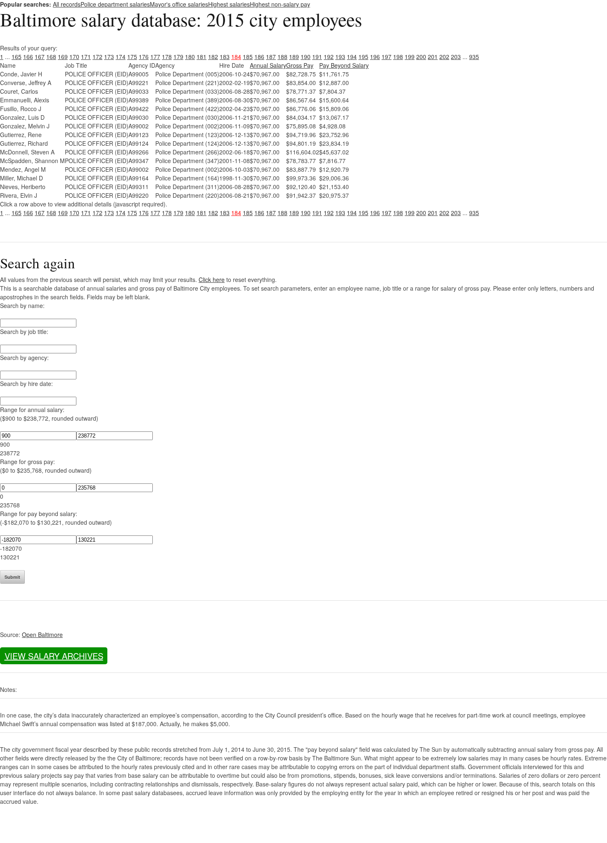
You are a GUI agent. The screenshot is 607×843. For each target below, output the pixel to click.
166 (28, 56)
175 (132, 56)
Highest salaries (229, 4)
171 (86, 56)
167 (40, 56)
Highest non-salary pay (280, 4)
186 (259, 56)
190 (306, 56)
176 (144, 56)
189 (294, 56)
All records (67, 4)
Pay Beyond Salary (344, 65)
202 (444, 56)
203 (456, 56)
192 (329, 56)
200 (421, 56)
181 (201, 56)
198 (398, 56)
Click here (212, 279)
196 (375, 56)
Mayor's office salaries (179, 4)
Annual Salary (268, 65)
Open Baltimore (42, 634)
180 (190, 56)
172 (97, 56)
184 (236, 56)
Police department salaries (115, 4)
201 (433, 56)
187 (271, 56)
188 (282, 56)
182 (213, 56)
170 (74, 56)
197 (386, 56)
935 (474, 56)
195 (363, 56)
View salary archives (54, 656)
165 (16, 56)
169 (63, 56)
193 (340, 56)
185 (248, 56)
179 (178, 56)
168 (51, 56)
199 (410, 56)
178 (167, 56)
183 (225, 56)
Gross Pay (299, 65)
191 (317, 56)
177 (155, 56)
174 (121, 56)
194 (352, 56)
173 (109, 56)
